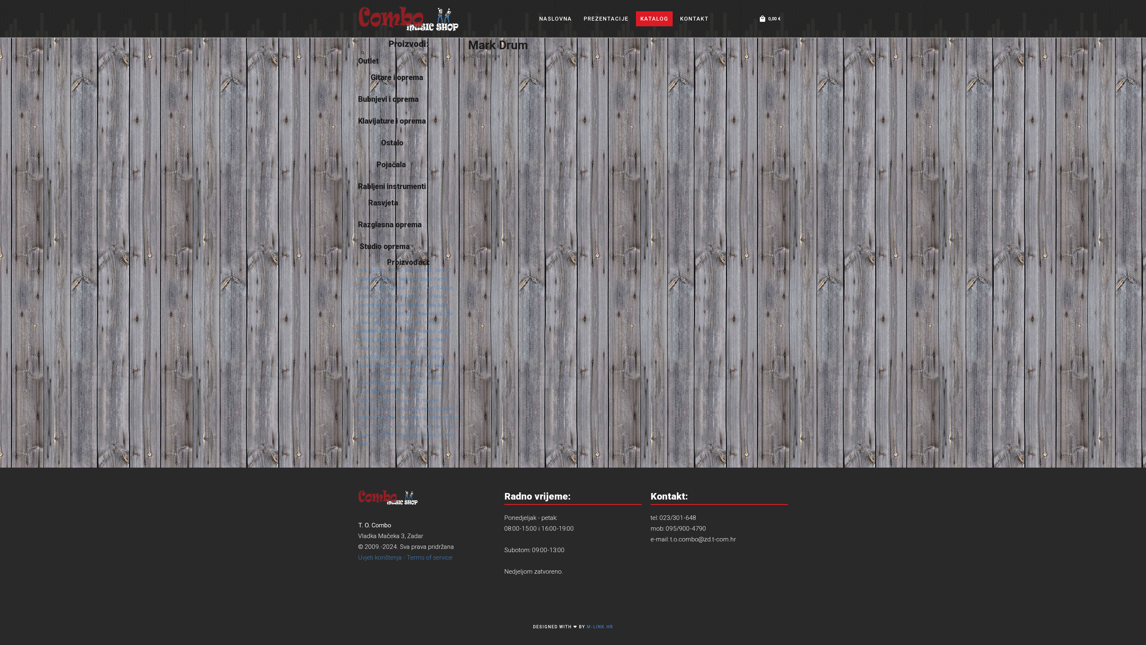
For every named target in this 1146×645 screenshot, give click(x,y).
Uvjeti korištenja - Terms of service (405, 557)
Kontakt (694, 19)
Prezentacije (606, 19)
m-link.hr (600, 626)
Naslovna (555, 19)
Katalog (654, 19)
